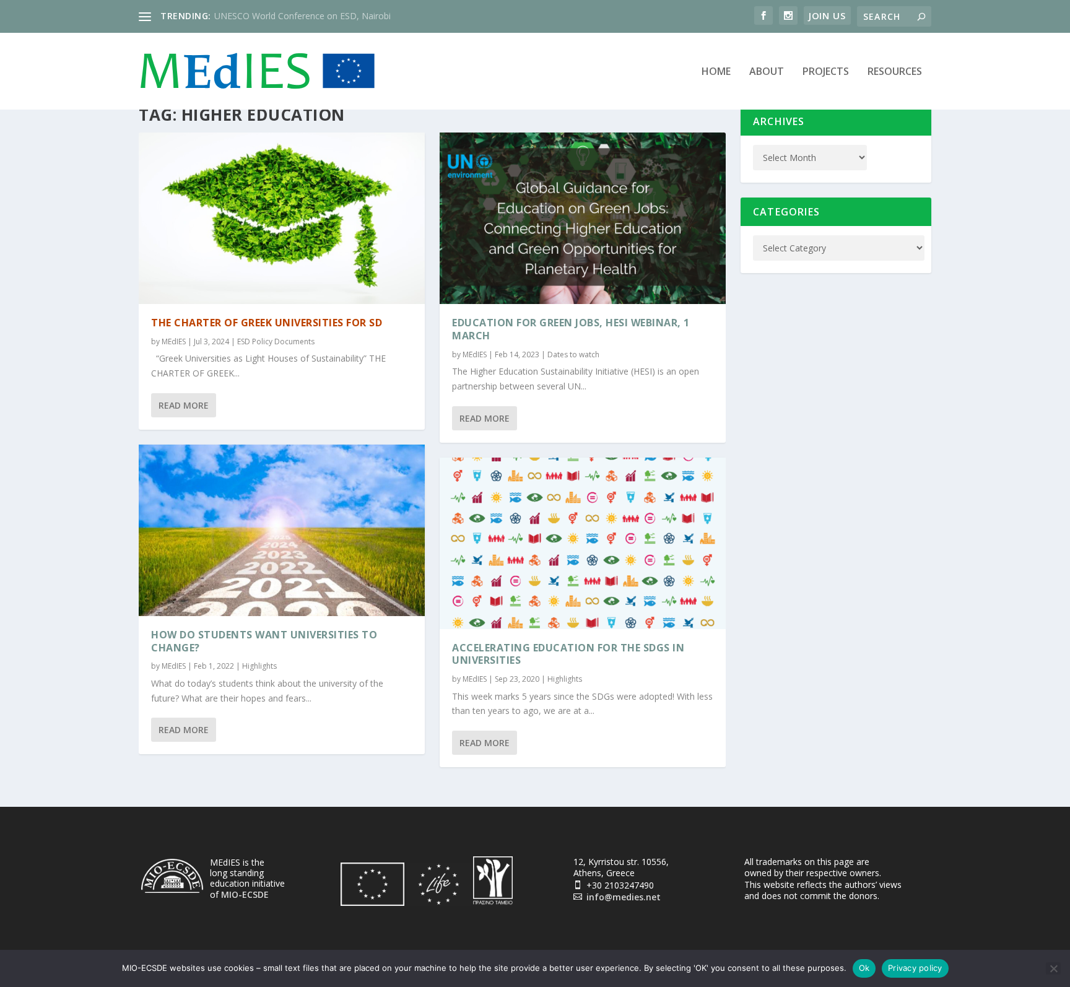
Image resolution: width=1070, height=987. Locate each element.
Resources (895, 72)
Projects (825, 72)
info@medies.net (623, 897)
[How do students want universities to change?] (282, 530)
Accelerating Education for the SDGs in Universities (568, 654)
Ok (864, 968)
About (766, 72)
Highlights (259, 666)
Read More (184, 405)
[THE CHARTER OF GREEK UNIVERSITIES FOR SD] (282, 218)
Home (716, 72)
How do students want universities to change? (264, 641)
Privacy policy (915, 968)
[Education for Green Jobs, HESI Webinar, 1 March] (583, 218)
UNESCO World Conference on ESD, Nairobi (302, 16)
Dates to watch (573, 354)
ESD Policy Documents (276, 341)
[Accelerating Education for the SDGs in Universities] (583, 543)
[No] (1053, 968)
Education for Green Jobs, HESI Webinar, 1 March (571, 329)
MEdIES (174, 341)
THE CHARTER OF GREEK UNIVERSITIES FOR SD (266, 322)
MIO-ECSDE (245, 894)
